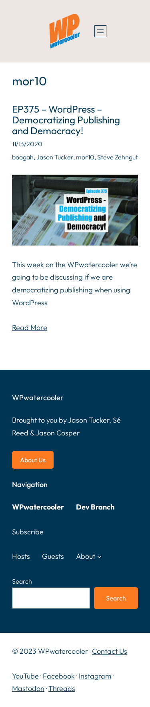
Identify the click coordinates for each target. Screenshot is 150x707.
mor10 (85, 157)
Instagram (95, 676)
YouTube (25, 676)
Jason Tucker (54, 157)
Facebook (59, 676)
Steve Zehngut (117, 157)
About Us (33, 460)
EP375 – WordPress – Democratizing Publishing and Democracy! (66, 120)
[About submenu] (99, 556)
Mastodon (28, 688)
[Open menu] (100, 31)
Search (22, 581)
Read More (29, 327)
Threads (61, 688)
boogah (23, 157)
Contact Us (109, 651)
